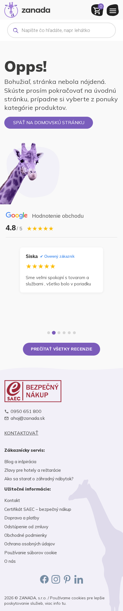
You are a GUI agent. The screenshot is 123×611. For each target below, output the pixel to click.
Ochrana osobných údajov (29, 544)
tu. (64, 603)
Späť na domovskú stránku (48, 122)
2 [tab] (54, 333)
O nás (10, 561)
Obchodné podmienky (25, 535)
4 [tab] (64, 332)
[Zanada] (27, 9)
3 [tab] (58, 332)
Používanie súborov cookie (30, 552)
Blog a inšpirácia (20, 461)
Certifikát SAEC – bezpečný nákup (37, 509)
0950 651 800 (26, 411)
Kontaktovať (21, 433)
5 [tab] (69, 332)
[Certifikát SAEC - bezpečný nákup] (61, 391)
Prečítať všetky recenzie (61, 349)
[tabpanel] (61, 270)
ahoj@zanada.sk (28, 418)
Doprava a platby (21, 518)
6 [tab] (74, 332)
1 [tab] (48, 332)
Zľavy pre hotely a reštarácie (32, 470)
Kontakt (12, 500)
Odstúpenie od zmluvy (26, 526)
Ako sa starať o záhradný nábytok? (39, 478)
